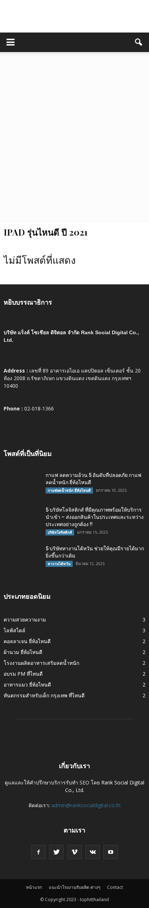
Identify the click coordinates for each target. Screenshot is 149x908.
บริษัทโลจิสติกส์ (60, 532)
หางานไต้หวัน (59, 563)
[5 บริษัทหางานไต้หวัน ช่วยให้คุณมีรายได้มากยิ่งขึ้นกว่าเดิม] (22, 557)
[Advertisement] (74, 143)
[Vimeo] (74, 852)
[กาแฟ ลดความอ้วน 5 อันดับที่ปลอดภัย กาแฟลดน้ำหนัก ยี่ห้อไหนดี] (22, 484)
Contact (115, 887)
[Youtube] (110, 852)
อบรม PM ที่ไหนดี (23, 673)
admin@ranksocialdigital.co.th (85, 805)
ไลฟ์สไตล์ (14, 630)
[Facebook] (38, 852)
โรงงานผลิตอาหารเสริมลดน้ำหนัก (41, 662)
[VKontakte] (92, 852)
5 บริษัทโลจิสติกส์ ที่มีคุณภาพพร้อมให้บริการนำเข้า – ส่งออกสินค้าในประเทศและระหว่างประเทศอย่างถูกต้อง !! (95, 517)
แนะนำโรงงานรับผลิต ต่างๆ (74, 887)
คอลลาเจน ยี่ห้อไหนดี (27, 641)
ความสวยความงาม (25, 619)
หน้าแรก (34, 887)
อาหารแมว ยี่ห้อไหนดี (27, 684)
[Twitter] (56, 852)
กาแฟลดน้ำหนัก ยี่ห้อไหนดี (69, 490)
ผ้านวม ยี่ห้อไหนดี (23, 652)
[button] (139, 42)
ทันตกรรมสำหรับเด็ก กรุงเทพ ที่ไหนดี (44, 695)
